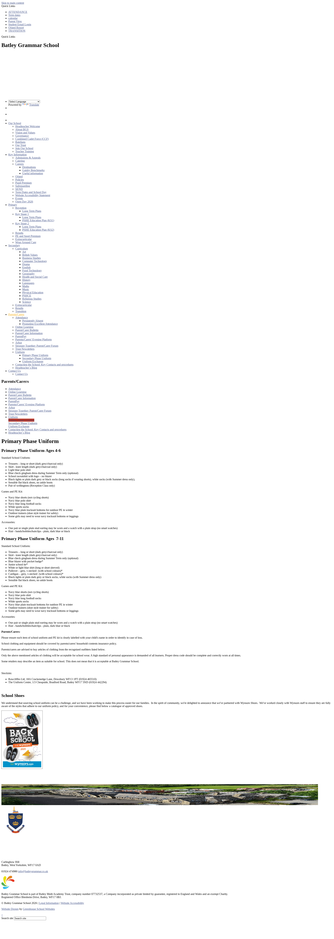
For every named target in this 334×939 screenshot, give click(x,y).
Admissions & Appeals (28, 157)
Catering (20, 160)
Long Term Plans (31, 210)
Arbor (18, 342)
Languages (28, 283)
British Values (30, 254)
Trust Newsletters (24, 348)
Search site (7, 918)
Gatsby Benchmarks (33, 170)
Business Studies (31, 258)
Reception (20, 207)
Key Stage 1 (22, 214)
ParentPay (20, 336)
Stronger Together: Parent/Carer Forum (36, 345)
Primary (12, 204)
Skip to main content (12, 2)
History (26, 279)
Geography (28, 273)
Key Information (17, 154)
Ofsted (19, 176)
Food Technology (32, 270)
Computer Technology (34, 261)
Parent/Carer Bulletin (26, 330)
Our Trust (20, 145)
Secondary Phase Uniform (36, 358)
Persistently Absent (32, 320)
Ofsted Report (16, 27)
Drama (26, 264)
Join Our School (24, 148)
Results (19, 232)
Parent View (15, 21)
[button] (16, 37)
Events (19, 198)
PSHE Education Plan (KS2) (38, 229)
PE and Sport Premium (28, 236)
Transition (20, 311)
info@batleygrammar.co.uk (33, 871)
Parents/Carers (16, 314)
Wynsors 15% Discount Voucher (19, 779)
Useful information (32, 173)
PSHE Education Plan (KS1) (38, 220)
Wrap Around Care (25, 242)
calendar (13, 18)
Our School (14, 123)
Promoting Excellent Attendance (40, 323)
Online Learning (24, 326)
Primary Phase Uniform (35, 355)
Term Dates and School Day (30, 192)
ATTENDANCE (17, 11)
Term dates (14, 15)
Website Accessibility (72, 903)
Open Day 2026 (24, 201)
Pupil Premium (23, 182)
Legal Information (49, 903)
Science (26, 301)
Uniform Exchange (32, 361)
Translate (34, 104)
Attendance (21, 317)
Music (25, 289)
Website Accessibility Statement (32, 195)
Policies (19, 179)
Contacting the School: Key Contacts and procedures (44, 364)
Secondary (14, 245)
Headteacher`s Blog (26, 367)
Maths (25, 286)
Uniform (20, 352)
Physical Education (32, 292)
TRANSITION (16, 30)
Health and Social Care (35, 276)
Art (24, 251)
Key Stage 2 (22, 223)
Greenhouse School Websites (39, 908)
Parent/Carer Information (29, 333)
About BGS (22, 129)
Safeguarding (22, 185)
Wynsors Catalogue (12, 773)
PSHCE (26, 295)
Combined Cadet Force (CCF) (32, 138)
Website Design (10, 908)
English (26, 267)
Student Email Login (19, 24)
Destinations (29, 167)
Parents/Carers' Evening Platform (33, 339)
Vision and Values (25, 132)
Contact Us (14, 370)
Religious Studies (31, 298)
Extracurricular (23, 239)
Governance (22, 135)
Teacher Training (24, 151)
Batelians (20, 142)
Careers (19, 163)
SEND (19, 189)
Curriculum (21, 248)
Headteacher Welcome (27, 126)
